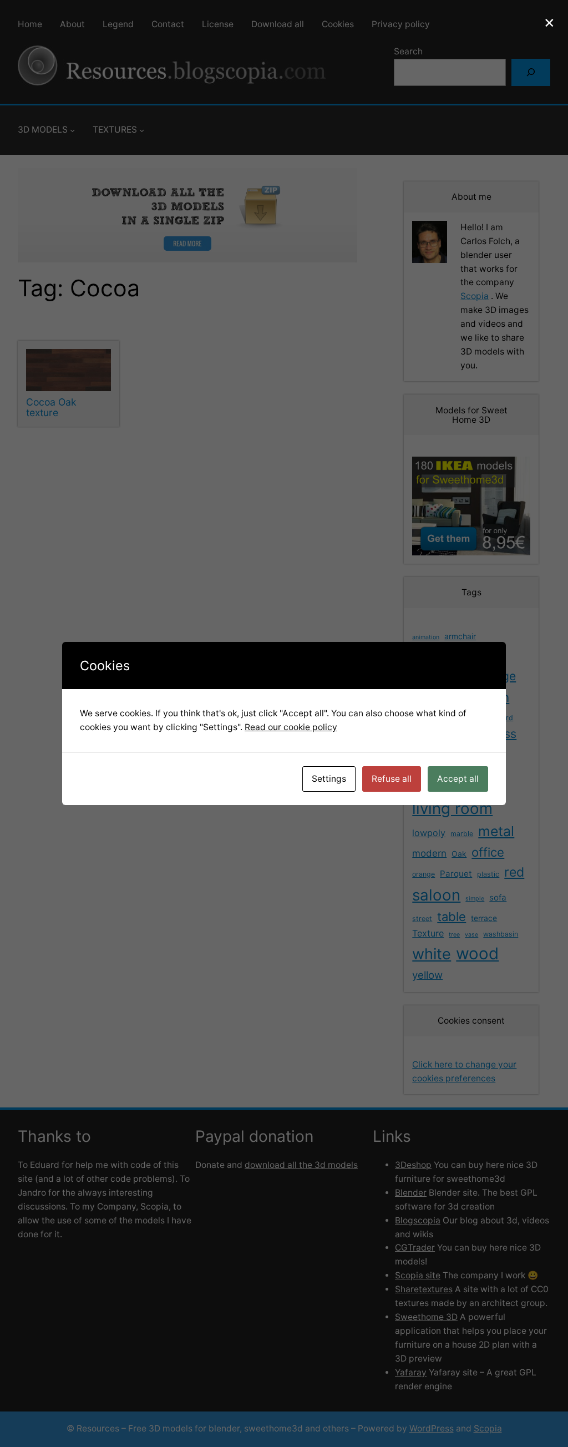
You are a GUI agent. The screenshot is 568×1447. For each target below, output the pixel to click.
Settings (329, 778)
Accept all (458, 778)
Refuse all (392, 778)
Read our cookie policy (291, 727)
